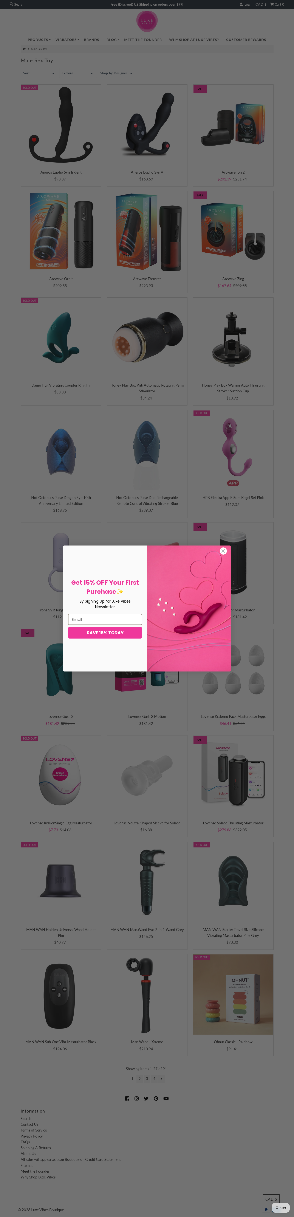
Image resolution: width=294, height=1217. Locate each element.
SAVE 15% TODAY (105, 633)
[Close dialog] (223, 551)
